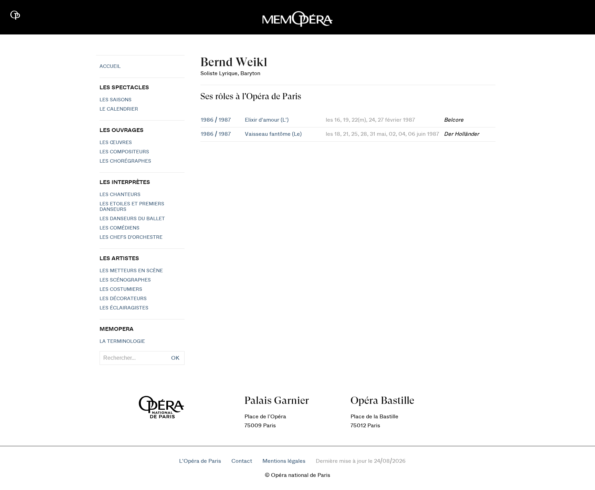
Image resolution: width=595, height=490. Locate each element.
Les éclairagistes (124, 308)
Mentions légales (283, 461)
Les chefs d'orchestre (131, 237)
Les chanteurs (120, 194)
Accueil (110, 66)
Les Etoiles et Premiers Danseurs (132, 207)
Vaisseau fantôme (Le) (273, 134)
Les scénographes (125, 280)
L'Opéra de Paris (200, 461)
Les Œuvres (116, 142)
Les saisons (116, 100)
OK (175, 358)
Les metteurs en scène (131, 270)
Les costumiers (121, 289)
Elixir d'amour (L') (267, 120)
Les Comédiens (119, 228)
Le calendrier (119, 109)
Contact (241, 461)
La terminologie (122, 341)
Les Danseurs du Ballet (132, 218)
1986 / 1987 (216, 120)
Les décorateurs (123, 298)
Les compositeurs (124, 152)
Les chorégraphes (125, 161)
